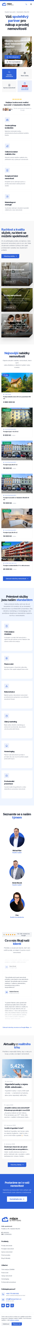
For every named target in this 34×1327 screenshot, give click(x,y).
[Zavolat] (26, 4)
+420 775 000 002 (12, 1293)
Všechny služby (9, 256)
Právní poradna (5, 1255)
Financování (4, 1272)
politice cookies (14, 1320)
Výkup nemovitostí (6, 1276)
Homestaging (5, 1279)
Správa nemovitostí (6, 1252)
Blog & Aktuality (5, 1258)
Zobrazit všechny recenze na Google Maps (16, 1027)
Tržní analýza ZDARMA (7, 1269)
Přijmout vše (16, 1324)
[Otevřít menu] (31, 4)
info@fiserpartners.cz (13, 1299)
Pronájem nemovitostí (7, 1248)
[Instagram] (12, 1305)
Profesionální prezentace (8, 1282)
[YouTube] (7, 1305)
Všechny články (16, 1165)
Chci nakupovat (13, 57)
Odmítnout (6, 1324)
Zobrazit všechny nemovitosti (16, 578)
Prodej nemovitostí (6, 1245)
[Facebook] (3, 1305)
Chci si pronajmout (14, 62)
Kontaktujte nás (16, 1199)
